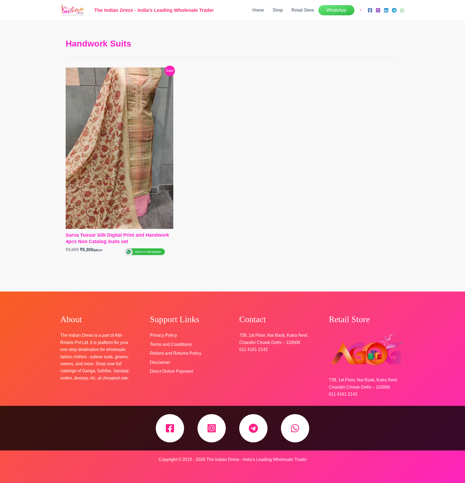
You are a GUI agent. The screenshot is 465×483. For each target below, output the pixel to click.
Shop (278, 10)
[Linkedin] (386, 10)
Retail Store (302, 10)
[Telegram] (394, 10)
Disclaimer (160, 362)
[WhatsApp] (402, 10)
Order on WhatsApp (148, 251)
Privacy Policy (163, 335)
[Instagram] (378, 10)
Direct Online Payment (171, 371)
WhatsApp (336, 10)
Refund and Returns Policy (175, 353)
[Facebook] (370, 10)
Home (258, 10)
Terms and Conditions (171, 344)
